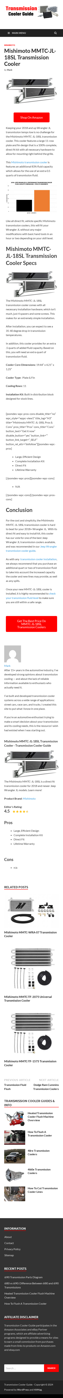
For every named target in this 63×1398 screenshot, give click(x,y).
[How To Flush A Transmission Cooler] (14, 1132)
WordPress (23, 1389)
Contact (9, 1243)
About (8, 1236)
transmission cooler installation (38, 559)
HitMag (38, 1389)
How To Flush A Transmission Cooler (40, 1133)
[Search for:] (31, 1368)
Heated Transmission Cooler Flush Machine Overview (41, 1116)
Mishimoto (9, 45)
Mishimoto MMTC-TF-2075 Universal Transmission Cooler (28, 998)
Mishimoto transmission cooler (29, 162)
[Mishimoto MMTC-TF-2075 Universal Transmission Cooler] (31, 992)
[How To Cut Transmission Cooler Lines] (14, 1188)
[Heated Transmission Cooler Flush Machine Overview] (14, 1113)
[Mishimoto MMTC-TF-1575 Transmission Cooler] (31, 1057)
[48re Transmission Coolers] (14, 1151)
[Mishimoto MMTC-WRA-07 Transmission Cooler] (31, 928)
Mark (9, 70)
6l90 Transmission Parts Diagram (23, 1277)
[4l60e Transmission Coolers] (14, 1169)
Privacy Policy (12, 1249)
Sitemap (9, 1255)
